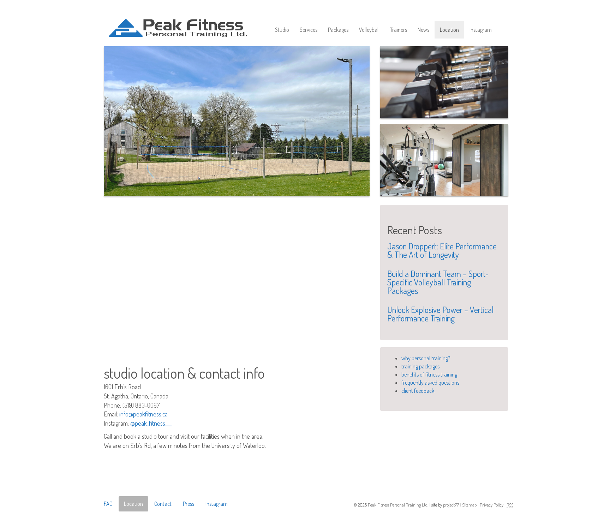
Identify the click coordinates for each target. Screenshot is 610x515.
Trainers (398, 29)
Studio (282, 29)
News (423, 29)
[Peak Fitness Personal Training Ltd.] (187, 21)
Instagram (481, 29)
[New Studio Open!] (444, 160)
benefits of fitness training (429, 374)
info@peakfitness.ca (143, 414)
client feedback (417, 390)
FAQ (108, 503)
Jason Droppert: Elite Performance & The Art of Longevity (442, 250)
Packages (338, 29)
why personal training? (425, 358)
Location (449, 29)
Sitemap (470, 505)
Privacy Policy (492, 505)
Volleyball (369, 29)
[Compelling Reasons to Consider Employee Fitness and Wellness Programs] (444, 82)
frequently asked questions (430, 382)
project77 (451, 505)
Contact (163, 503)
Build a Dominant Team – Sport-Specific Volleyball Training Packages (438, 282)
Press (188, 503)
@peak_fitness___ (151, 423)
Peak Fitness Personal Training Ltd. (398, 505)
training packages (420, 366)
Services (308, 29)
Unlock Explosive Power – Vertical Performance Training (440, 314)
